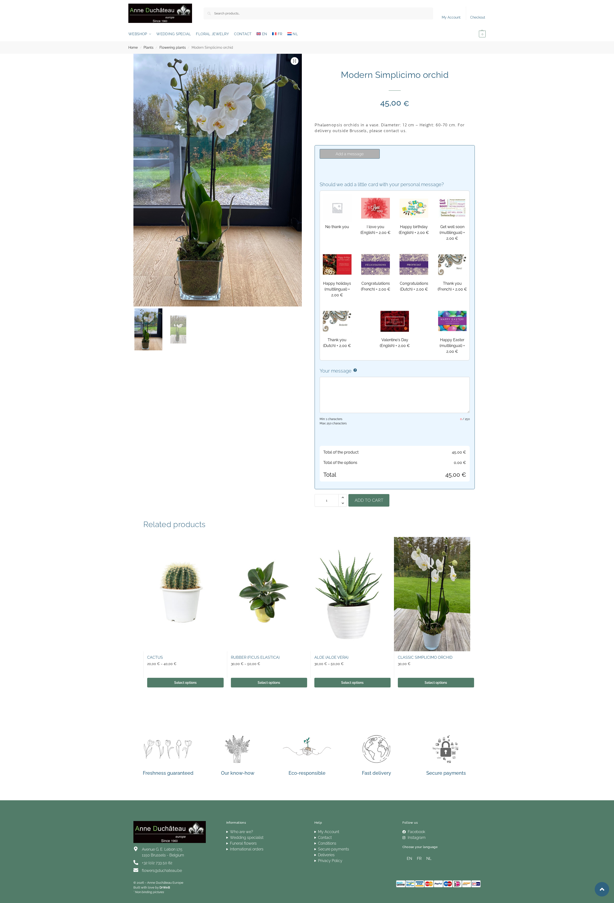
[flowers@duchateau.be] (135, 870)
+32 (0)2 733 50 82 (157, 863)
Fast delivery (376, 773)
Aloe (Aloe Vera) (331, 657)
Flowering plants (172, 47)
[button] (475, 34)
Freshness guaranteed (168, 773)
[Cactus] (181, 594)
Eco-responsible (307, 773)
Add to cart (369, 500)
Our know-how (237, 773)
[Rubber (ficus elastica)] (265, 594)
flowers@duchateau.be (162, 870)
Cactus (155, 657)
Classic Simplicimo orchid (425, 657)
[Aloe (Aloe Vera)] (348, 594)
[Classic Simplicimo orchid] (432, 594)
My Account (451, 17)
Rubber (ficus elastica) (255, 657)
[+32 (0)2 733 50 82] (135, 862)
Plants (148, 47)
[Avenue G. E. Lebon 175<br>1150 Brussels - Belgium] (135, 849)
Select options (185, 683)
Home (133, 47)
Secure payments (446, 773)
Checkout (477, 17)
